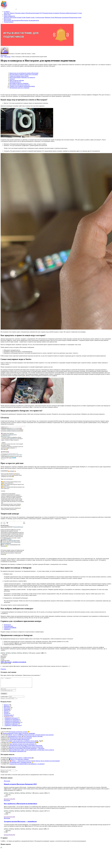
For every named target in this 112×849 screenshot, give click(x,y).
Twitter (24, 17)
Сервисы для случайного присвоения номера (22, 86)
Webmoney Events (49, 17)
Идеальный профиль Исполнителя (19, 739)
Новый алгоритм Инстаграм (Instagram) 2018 (20, 784)
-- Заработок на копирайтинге (12, 722)
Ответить (3, 669)
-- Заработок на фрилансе (11, 724)
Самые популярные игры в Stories (19, 76)
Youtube (28, 17)
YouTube (6, 713)
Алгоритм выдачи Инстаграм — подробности (20, 821)
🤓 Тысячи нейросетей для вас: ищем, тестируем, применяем (18, 733)
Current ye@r (5, 696)
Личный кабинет (8, 22)
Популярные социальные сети (17, 751)
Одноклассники (39, 17)
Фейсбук (6, 710)
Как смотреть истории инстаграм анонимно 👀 (23, 744)
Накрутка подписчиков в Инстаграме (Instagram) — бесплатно (26, 748)
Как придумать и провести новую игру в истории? (24, 74)
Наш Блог (6, 13)
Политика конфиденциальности (69, 13)
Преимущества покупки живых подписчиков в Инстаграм (25, 745)
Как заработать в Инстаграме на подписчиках (20, 803)
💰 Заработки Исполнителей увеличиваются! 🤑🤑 (23, 742)
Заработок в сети (8, 716)
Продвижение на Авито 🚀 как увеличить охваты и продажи (25, 736)
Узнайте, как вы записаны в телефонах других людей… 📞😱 (25, 740)
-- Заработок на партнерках (11, 719)
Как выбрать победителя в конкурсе (20, 84)
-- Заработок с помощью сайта (12, 725)
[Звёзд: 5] (26, 653)
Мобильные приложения (62, 17)
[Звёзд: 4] (20, 653)
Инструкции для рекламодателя (30, 20)
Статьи (80, 13)
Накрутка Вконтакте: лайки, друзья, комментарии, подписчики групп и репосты (31, 749)
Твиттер (6, 712)
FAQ (40, 13)
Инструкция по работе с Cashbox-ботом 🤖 (21, 757)
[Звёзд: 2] (9, 653)
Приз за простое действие (17, 80)
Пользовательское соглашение (50, 13)
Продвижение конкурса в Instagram (19, 87)
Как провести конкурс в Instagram (19, 83)
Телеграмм (7, 709)
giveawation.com (8, 626)
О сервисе (7, 11)
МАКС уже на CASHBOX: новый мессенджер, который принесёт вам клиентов (31, 734)
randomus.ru (7, 629)
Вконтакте (7, 17)
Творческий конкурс (15, 82)
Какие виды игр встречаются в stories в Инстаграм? (24, 73)
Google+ (33, 17)
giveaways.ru (7, 624)
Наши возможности (9, 16)
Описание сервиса (20, 13)
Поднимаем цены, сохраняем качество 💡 (21, 762)
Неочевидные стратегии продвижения (21, 737)
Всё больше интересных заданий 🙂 (19, 731)
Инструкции (7, 19)
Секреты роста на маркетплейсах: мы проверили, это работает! (27, 764)
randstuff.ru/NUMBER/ (10, 627)
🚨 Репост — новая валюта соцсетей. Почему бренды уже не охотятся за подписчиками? (35, 761)
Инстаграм (13, 17)
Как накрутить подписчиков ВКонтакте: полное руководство (26, 747)
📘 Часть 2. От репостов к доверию (19, 759)
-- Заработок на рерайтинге (11, 721)
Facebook (19, 17)
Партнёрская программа (32, 13)
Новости (12, 13)
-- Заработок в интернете (11, 718)
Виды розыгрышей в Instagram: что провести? (22, 77)
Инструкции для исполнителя (12, 20)
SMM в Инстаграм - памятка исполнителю (13, 662)
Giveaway (12, 79)
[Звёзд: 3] (15, 653)
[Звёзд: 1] (3, 653)
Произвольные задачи (75, 17)
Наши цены (7, 14)
